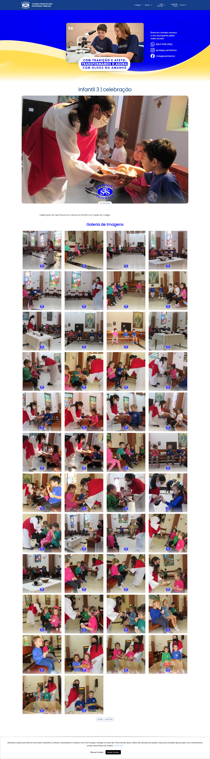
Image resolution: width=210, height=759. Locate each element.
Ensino (147, 5)
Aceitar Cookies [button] (113, 752)
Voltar (100, 719)
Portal (182, 5)
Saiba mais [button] (118, 746)
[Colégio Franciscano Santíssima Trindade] (36, 5)
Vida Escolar (160, 5)
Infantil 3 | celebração (105, 89)
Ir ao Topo (109, 719)
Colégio (137, 5)
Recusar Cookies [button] (97, 752)
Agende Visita (174, 5)
